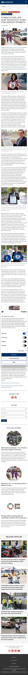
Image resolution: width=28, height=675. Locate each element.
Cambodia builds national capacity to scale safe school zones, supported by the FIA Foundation (14, 628)
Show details (21, 350)
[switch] (25, 337)
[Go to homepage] (7, 2)
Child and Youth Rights (14, 12)
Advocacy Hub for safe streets (15, 47)
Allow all (14, 354)
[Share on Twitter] (12, 397)
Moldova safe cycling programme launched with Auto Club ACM (14, 603)
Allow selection (14, 358)
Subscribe (14, 663)
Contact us (14, 657)
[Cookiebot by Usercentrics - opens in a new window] (21, 312)
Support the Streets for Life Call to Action (10, 382)
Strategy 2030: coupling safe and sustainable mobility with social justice (14, 514)
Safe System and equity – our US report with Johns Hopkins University (14, 447)
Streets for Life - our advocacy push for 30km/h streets (14, 481)
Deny (14, 362)
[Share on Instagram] (9, 650)
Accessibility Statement (14, 666)
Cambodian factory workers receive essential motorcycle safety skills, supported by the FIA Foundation (14, 578)
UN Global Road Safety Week (7, 53)
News (4, 6)
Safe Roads (4, 12)
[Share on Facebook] (15, 397)
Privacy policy (14, 660)
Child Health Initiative (7, 14)
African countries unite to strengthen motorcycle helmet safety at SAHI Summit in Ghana (14, 552)
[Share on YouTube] (18, 650)
